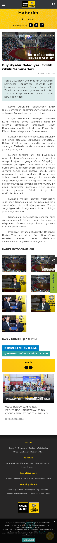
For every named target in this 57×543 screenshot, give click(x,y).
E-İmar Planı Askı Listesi (39, 494)
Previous (26, 367)
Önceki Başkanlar (21, 452)
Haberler (31, 19)
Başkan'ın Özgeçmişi (18, 448)
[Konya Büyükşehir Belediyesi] (28, 4)
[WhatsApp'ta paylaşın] (42, 25)
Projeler (8, 478)
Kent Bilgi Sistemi (15, 490)
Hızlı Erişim (53, 281)
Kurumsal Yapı (12, 463)
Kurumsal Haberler (43, 478)
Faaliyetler (18, 478)
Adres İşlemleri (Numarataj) (37, 490)
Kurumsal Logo (27, 463)
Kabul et (28, 540)
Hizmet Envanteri (43, 463)
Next (31, 367)
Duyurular (28, 478)
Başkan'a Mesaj (37, 452)
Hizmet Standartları (28, 467)
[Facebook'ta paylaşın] (31, 25)
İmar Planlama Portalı (17, 494)
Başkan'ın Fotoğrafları (38, 448)
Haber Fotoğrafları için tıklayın (27, 353)
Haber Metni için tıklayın (22, 348)
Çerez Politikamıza (46, 532)
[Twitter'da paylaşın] (36, 25)
